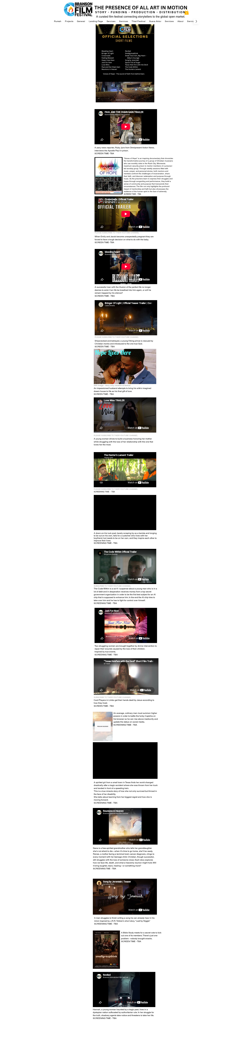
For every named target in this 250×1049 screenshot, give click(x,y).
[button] (186, 12)
